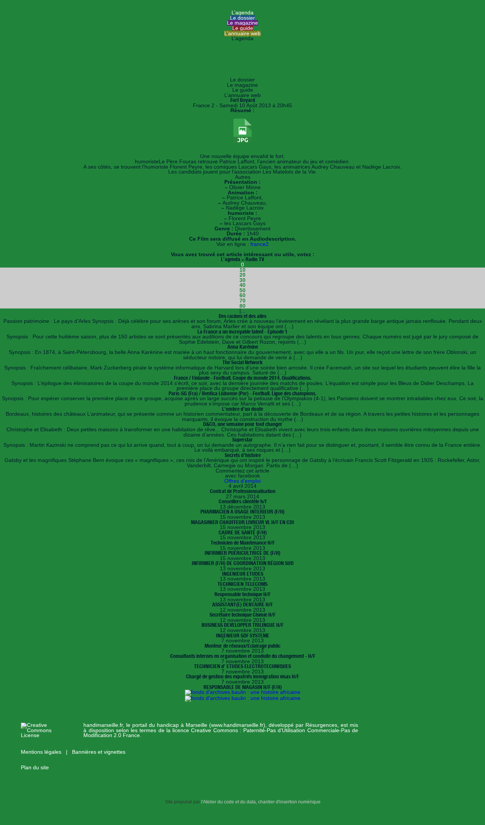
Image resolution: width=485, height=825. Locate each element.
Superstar (242, 440)
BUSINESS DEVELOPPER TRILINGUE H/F (242, 625)
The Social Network (242, 362)
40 (242, 285)
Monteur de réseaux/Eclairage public (242, 646)
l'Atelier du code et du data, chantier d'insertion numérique (261, 802)
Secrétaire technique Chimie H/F (242, 615)
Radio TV (243, 49)
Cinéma (242, 59)
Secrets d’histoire (243, 455)
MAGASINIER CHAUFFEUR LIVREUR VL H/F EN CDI (242, 522)
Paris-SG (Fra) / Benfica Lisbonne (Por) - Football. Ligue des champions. (242, 393)
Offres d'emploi (242, 481)
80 (242, 306)
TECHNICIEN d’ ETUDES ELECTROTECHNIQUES (242, 666)
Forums (242, 44)
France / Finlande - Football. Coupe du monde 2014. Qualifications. (242, 378)
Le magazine (242, 23)
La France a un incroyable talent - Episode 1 (242, 332)
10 (242, 270)
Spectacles (243, 54)
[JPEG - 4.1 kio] (242, 141)
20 (242, 275)
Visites (242, 64)
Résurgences (321, 725)
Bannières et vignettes (98, 752)
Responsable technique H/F (242, 594)
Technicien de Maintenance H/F (243, 543)
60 (242, 295)
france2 (259, 244)
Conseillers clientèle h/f (242, 501)
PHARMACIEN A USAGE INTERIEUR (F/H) (242, 512)
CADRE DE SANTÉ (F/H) (243, 532)
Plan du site (35, 767)
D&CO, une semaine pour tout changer (242, 424)
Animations (242, 74)
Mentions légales (42, 752)
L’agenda (242, 13)
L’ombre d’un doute (242, 409)
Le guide (242, 28)
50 (242, 290)
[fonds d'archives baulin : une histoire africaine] (242, 692)
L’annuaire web (242, 33)
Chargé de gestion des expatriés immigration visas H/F (242, 676)
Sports (242, 69)
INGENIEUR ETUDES (242, 574)
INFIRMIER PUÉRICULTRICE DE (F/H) (242, 553)
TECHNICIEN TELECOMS (242, 584)
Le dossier (242, 18)
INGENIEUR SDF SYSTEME (242, 635)
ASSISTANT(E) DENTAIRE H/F (242, 604)
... (243, 311)
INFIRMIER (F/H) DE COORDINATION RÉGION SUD (243, 563)
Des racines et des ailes (242, 316)
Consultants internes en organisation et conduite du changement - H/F (242, 656)
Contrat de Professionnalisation (242, 491)
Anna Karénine (242, 347)
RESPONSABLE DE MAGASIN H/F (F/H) (242, 687)
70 (242, 301)
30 (242, 280)
